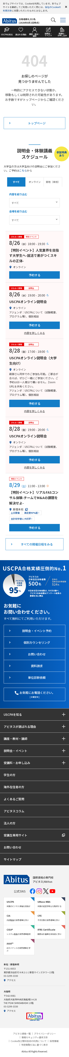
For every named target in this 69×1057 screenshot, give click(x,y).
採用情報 (54, 1041)
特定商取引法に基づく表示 (34, 1045)
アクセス (11, 980)
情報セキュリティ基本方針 (35, 1037)
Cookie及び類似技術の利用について (29, 1041)
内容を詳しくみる (34, 333)
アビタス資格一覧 (22, 1033)
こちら (23, 170)
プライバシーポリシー (45, 1033)
